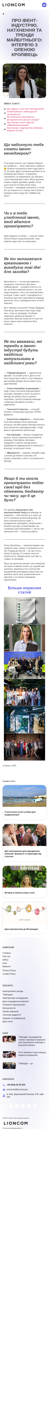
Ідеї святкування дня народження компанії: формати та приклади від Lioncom (23, 854)
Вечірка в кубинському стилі (19, 893)
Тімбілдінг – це (25, 1063)
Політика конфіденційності (13, 1128)
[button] (44, 5)
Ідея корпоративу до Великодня (21, 929)
